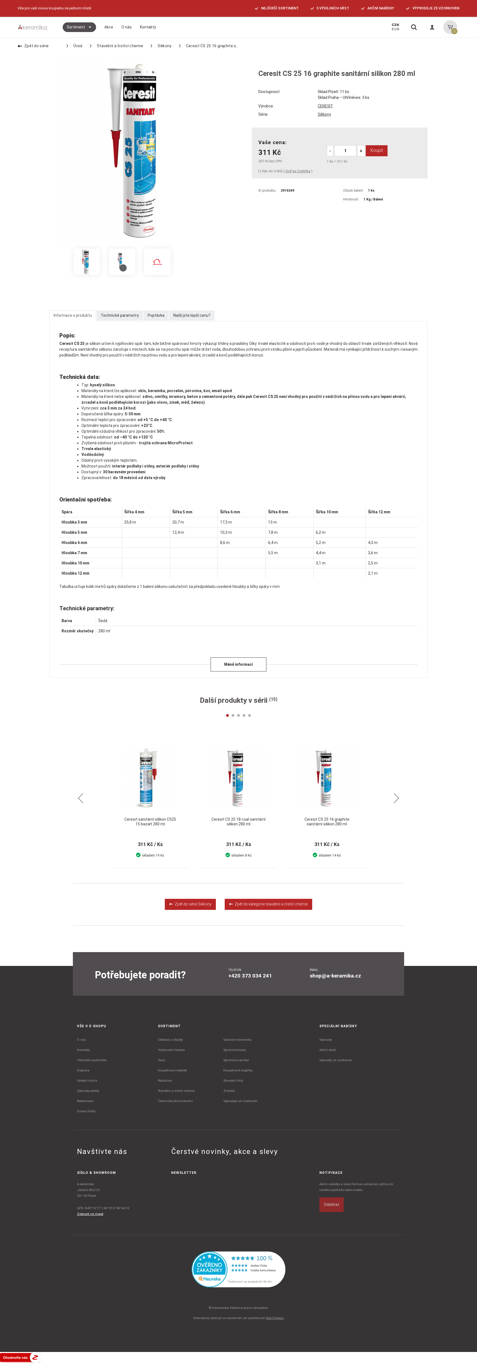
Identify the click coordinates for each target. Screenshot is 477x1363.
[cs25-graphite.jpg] (122, 262)
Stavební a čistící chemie (120, 46)
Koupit (376, 150)
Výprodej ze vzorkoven (335, 1060)
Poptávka (156, 315)
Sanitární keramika (237, 1040)
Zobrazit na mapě (90, 1214)
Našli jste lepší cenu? (191, 315)
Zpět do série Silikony (192, 904)
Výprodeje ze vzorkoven (240, 1101)
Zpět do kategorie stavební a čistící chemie (270, 904)
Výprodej (325, 1040)
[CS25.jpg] (157, 262)
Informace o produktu (73, 315)
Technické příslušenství (175, 1101)
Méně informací (238, 664)
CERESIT (325, 106)
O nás (81, 1040)
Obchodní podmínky (92, 1060)
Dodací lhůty (86, 1111)
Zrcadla (229, 1091)
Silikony (164, 46)
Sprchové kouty (234, 1050)
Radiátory (165, 1080)
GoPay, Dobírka (297, 171)
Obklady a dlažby (170, 1040)
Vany (161, 1060)
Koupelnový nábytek (172, 1070)
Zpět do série (36, 46)
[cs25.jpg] (86, 262)
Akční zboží (327, 1050)
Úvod (78, 46)
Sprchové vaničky (236, 1060)
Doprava (83, 1070)
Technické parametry (120, 315)
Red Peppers (275, 1318)
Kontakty (83, 1050)
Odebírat (331, 1204)
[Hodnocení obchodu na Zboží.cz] (20, 1357)
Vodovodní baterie (171, 1050)
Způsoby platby (88, 1091)
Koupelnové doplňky (238, 1070)
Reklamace (85, 1101)
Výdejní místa (87, 1080)
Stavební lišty (233, 1080)
